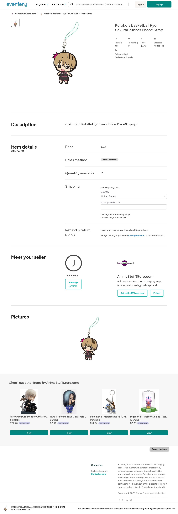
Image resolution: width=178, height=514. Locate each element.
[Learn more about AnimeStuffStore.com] (125, 263)
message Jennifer (136, 235)
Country (105, 191)
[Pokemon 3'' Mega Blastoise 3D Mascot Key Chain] (109, 401)
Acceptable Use (157, 493)
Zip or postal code (110, 202)
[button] (42, 4)
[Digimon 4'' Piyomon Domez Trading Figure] (149, 401)
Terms (139, 493)
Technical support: (99, 472)
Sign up (159, 4)
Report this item (159, 449)
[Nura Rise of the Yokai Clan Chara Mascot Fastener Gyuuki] (69, 401)
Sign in (141, 4)
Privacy (146, 493)
